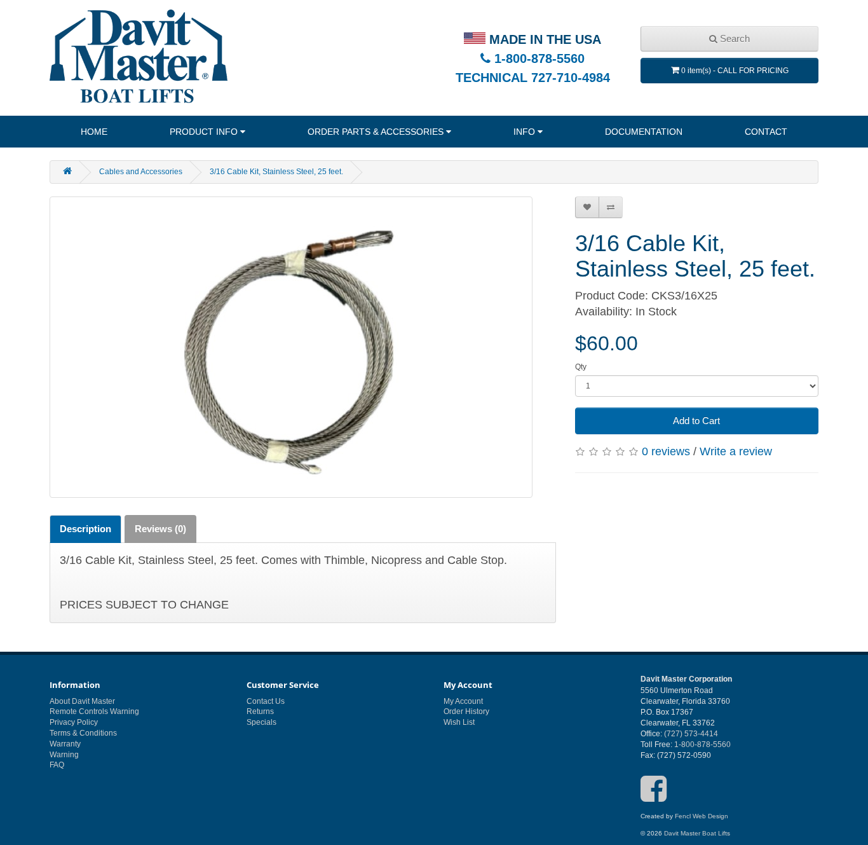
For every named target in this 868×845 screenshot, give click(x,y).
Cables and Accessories (140, 171)
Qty (581, 366)
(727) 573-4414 (691, 733)
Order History (466, 711)
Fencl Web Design (701, 816)
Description (85, 528)
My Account (463, 701)
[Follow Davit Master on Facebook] (654, 797)
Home (94, 132)
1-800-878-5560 (538, 58)
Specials (261, 722)
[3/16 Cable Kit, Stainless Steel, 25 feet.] (291, 347)
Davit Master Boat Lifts (697, 833)
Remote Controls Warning (94, 711)
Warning (64, 754)
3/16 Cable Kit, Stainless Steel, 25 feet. (276, 171)
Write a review (736, 451)
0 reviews (666, 451)
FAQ (57, 764)
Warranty (65, 743)
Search (733, 38)
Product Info (204, 132)
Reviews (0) (160, 528)
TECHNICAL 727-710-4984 (533, 78)
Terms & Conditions (83, 733)
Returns (260, 711)
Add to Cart (696, 420)
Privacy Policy (74, 722)
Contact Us (266, 701)
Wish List (459, 722)
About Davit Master (82, 701)
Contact (766, 132)
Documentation (643, 132)
